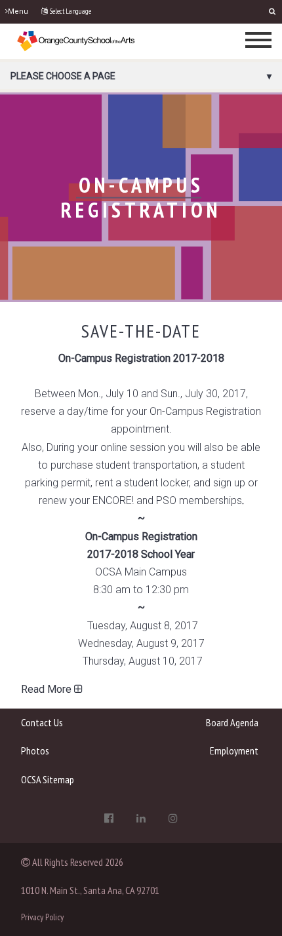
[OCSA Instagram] (173, 818)
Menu (18, 11)
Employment (234, 750)
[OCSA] (76, 40)
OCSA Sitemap (47, 779)
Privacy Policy (42, 917)
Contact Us (42, 722)
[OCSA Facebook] (108, 818)
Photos (35, 750)
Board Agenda (232, 722)
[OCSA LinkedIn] (141, 818)
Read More (47, 689)
